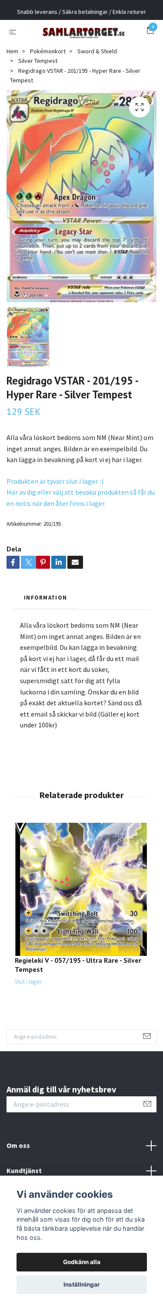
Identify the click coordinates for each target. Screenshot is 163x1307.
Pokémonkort (48, 81)
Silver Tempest (37, 91)
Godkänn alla (81, 1261)
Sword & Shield (97, 81)
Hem (12, 81)
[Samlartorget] (81, 46)
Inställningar (81, 1284)
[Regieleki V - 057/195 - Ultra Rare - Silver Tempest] (81, 919)
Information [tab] (45, 627)
